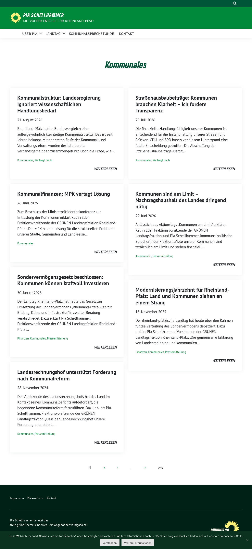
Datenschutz (35, 498)
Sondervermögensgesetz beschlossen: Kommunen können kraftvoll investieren (63, 280)
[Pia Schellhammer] (16, 17)
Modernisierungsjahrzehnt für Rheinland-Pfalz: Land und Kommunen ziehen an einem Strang (182, 296)
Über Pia (29, 33)
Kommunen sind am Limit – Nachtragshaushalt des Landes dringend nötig (180, 200)
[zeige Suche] (235, 3)
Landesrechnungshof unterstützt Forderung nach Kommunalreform (66, 375)
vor (160, 468)
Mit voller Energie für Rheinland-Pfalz (59, 21)
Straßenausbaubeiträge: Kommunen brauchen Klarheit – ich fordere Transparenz (176, 104)
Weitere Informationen (138, 542)
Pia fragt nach (43, 160)
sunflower (40, 525)
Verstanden (110, 542)
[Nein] (247, 540)
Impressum (17, 498)
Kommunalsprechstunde (91, 33)
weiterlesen (105, 168)
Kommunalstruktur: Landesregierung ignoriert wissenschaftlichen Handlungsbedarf (59, 104)
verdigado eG (78, 525)
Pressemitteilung (57, 338)
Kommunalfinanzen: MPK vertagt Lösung (63, 193)
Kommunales (25, 160)
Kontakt (126, 33)
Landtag (53, 33)
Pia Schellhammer (43, 15)
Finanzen (23, 338)
